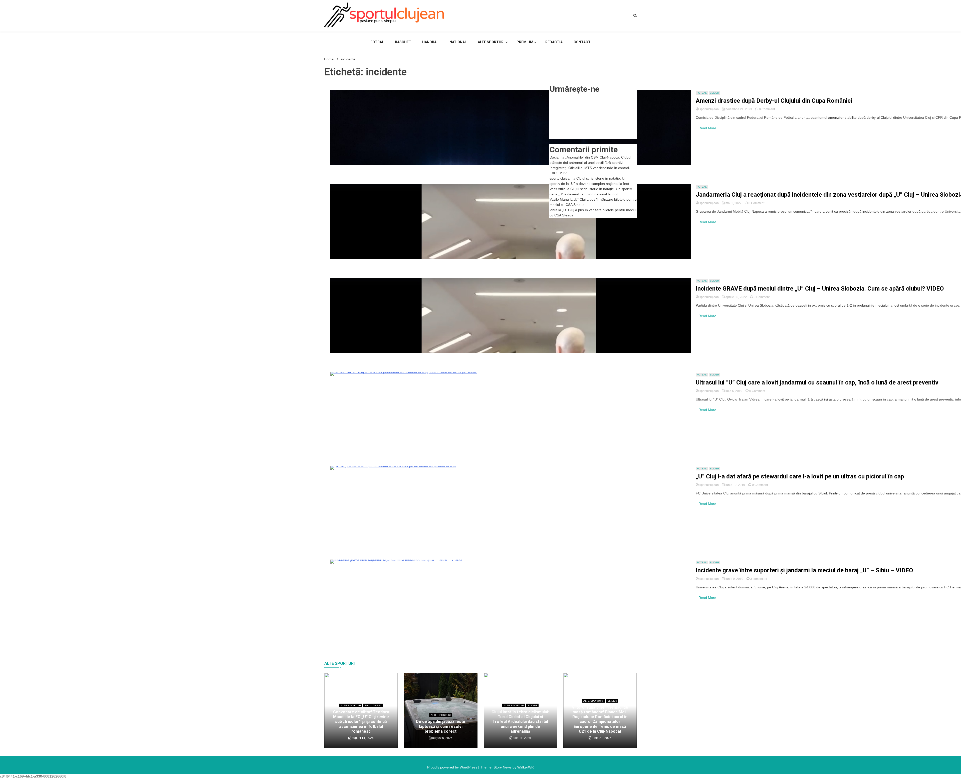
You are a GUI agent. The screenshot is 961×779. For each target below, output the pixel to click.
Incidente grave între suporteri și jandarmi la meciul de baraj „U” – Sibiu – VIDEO (804, 570)
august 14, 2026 (362, 738)
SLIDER (714, 92)
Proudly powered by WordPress (452, 767)
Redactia (554, 42)
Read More (707, 128)
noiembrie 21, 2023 (739, 109)
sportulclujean (709, 109)
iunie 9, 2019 (734, 579)
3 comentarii (758, 579)
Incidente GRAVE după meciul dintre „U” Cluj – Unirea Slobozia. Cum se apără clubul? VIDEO (820, 288)
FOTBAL (377, 42)
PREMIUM (525, 42)
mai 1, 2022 (733, 203)
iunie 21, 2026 (601, 738)
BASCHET (403, 42)
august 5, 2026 (441, 738)
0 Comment (767, 109)
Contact (582, 42)
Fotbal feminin (373, 705)
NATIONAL (458, 42)
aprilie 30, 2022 (736, 297)
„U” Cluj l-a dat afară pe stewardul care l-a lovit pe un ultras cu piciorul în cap (800, 476)
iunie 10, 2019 (735, 485)
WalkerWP (525, 767)
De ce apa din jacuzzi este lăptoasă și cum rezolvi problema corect (440, 726)
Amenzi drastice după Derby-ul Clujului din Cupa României (774, 100)
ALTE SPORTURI (491, 42)
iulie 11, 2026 (521, 738)
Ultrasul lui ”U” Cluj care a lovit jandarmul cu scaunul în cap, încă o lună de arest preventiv (817, 382)
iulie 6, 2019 (734, 391)
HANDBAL (430, 42)
